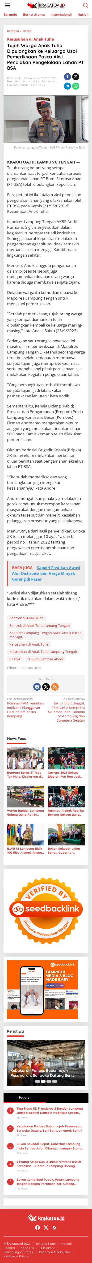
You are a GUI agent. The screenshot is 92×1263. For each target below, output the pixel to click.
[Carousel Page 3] (48, 1081)
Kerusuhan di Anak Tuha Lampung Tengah (43, 651)
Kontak (66, 1243)
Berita (10, 81)
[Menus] (7, 5)
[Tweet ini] (75, 76)
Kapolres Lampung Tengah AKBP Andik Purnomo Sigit (45, 635)
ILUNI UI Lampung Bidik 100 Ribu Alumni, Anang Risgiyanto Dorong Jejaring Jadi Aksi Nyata (25, 851)
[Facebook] (37, 687)
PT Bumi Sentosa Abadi (45, 659)
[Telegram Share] (67, 86)
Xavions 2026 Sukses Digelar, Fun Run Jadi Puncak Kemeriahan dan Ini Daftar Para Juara (66, 775)
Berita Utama (23, 81)
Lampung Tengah (17, 85)
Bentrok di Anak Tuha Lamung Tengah (39, 625)
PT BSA (14, 659)
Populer (25, 1097)
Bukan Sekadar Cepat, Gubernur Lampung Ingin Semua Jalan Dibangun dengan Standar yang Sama (51, 1146)
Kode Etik (27, 1248)
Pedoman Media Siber (55, 1252)
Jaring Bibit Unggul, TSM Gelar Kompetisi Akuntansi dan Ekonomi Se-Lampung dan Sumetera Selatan (66, 710)
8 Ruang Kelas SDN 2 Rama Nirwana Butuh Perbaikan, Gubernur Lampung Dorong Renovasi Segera (49, 1164)
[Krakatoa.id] (47, 5)
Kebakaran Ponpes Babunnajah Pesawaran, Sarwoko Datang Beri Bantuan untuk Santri (41, 1073)
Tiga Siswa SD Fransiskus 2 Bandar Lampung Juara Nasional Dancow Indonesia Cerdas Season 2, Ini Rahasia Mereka (50, 1111)
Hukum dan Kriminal (45, 81)
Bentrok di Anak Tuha (26, 618)
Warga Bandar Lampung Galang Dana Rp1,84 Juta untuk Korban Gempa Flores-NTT (25, 813)
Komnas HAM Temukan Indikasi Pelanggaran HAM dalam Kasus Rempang (25, 707)
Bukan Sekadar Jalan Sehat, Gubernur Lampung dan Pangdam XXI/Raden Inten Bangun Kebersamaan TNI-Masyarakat (66, 851)
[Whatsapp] (75, 86)
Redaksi (9, 1248)
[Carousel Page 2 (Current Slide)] (43, 1081)
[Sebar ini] (67, 76)
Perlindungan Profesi (18, 1252)
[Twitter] (46, 687)
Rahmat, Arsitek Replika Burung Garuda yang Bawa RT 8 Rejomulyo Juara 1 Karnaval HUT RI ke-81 (66, 813)
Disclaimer (47, 1248)
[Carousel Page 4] (54, 1081)
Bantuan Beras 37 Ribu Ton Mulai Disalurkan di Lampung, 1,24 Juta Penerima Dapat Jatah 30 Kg (24, 775)
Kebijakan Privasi (16, 1256)
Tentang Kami (46, 1243)
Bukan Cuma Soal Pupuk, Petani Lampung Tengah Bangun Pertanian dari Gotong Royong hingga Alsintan (48, 1182)
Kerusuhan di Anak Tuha (30, 39)
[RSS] (55, 687)
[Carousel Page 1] (37, 1081)
